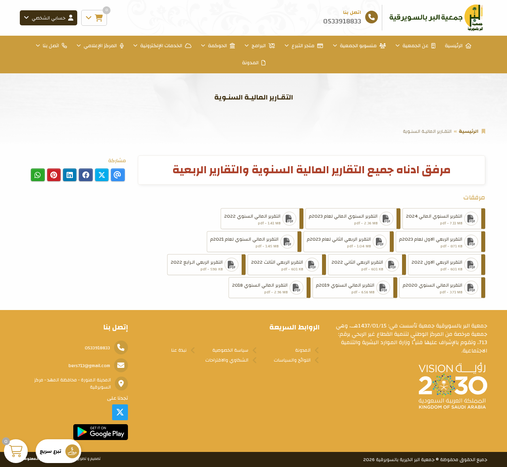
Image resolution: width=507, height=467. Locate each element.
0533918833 (97, 347)
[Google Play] (100, 432)
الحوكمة (217, 45)
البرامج (259, 45)
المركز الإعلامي (100, 45)
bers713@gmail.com (89, 365)
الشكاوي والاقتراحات (226, 360)
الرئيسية (454, 45)
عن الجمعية (415, 45)
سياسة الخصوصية (230, 350)
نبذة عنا (179, 350)
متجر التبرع (303, 45)
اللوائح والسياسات (292, 360)
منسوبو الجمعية (358, 45)
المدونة (250, 62)
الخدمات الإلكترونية (161, 45)
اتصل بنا (51, 45)
